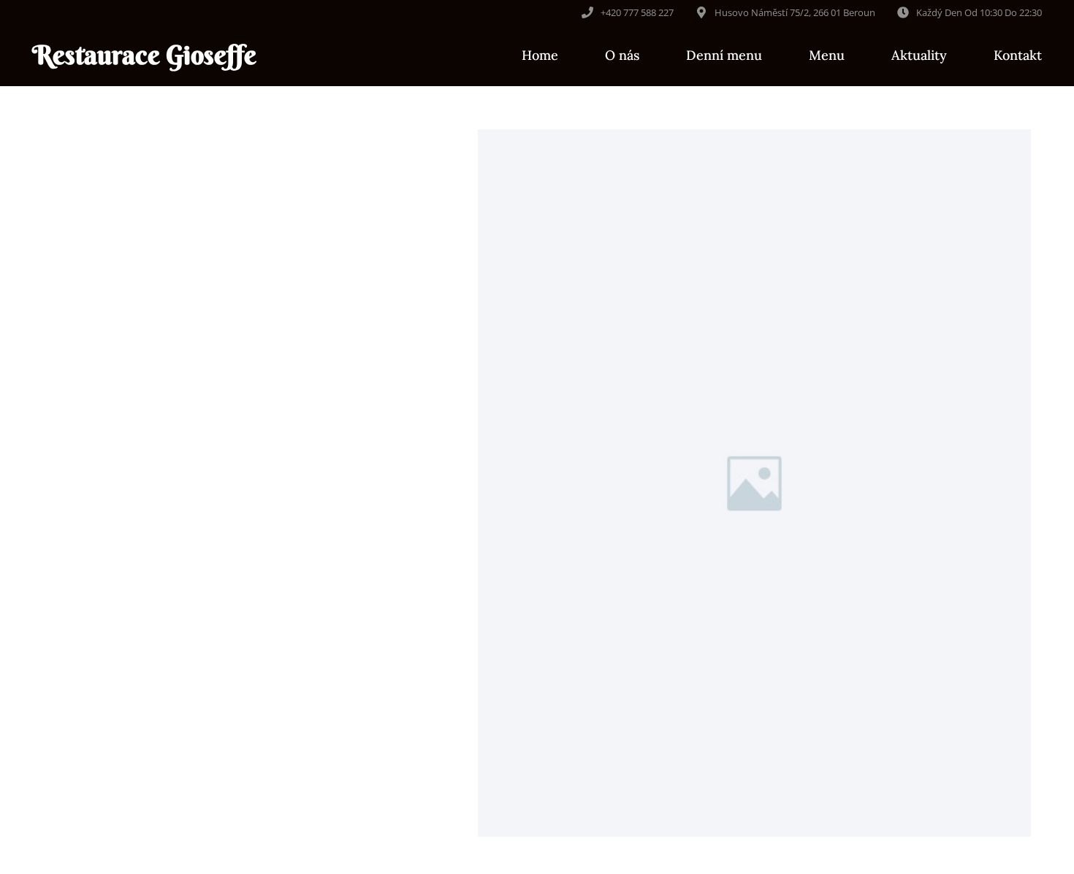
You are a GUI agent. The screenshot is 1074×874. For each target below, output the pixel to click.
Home (540, 55)
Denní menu (724, 55)
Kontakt (1018, 55)
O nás (622, 55)
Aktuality (919, 55)
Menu (827, 55)
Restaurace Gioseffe (144, 55)
